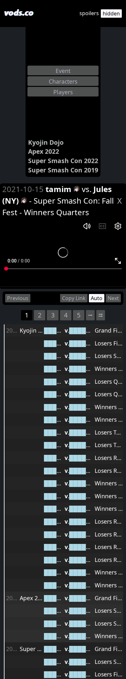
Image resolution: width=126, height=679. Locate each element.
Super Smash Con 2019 (63, 170)
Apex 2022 (43, 151)
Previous (17, 298)
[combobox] (63, 70)
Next (113, 298)
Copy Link (74, 298)
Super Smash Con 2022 (63, 160)
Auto (96, 298)
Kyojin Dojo (46, 142)
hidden (111, 13)
